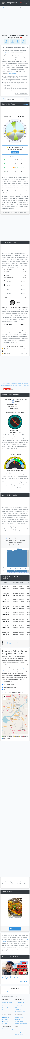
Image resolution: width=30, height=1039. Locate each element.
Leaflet (13, 735)
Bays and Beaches (9, 684)
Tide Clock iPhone (21, 1011)
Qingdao (7, 52)
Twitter (5, 1023)
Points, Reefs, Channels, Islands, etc (13, 692)
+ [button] (4, 696)
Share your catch (15, 929)
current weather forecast (9, 194)
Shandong (14, 7)
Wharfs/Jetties (7, 689)
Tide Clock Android (22, 1009)
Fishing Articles (6, 1009)
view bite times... (12, 73)
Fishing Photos (6, 1008)
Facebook (6, 1017)
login (7, 991)
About (16, 1031)
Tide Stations (5, 1004)
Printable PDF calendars (10, 644)
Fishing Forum (6, 1006)
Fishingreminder (11, 3)
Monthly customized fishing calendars (13, 642)
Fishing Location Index (21, 1023)
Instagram (6, 1019)
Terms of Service (19, 1032)
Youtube (6, 1021)
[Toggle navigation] (26, 2)
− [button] (4, 699)
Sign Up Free (15, 152)
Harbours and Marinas (10, 687)
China (9, 7)
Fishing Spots (3, 7)
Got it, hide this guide (22, 93)
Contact (17, 1029)
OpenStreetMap (19, 735)
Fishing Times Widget (8, 1029)
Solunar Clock (19, 1021)
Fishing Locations (7, 1002)
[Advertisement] (15, 20)
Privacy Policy (19, 1034)
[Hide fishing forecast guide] (27, 47)
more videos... (24, 981)
